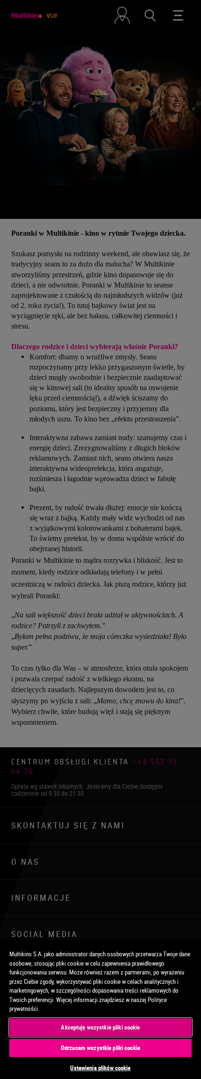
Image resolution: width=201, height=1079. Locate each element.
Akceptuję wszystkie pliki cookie (100, 1027)
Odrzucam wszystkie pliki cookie (100, 1048)
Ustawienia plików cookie (100, 1068)
